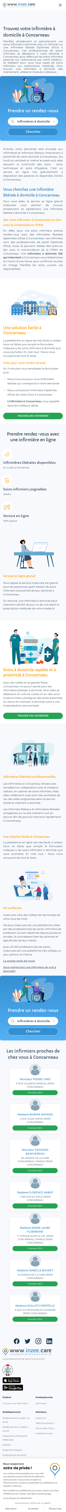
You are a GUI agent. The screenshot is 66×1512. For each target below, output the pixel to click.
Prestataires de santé (14, 1455)
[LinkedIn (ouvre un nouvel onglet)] (49, 1341)
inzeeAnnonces (44, 1433)
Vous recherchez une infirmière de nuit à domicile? (29, 969)
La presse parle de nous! (19, 960)
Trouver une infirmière (15, 1403)
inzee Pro (41, 1418)
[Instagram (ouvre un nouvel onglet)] (38, 1341)
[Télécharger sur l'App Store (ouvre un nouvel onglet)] (33, 1380)
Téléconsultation (45, 1423)
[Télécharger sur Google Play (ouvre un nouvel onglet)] (33, 1388)
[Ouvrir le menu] (60, 5)
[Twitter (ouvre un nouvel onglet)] (27, 1341)
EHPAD (7, 1444)
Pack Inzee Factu (45, 1428)
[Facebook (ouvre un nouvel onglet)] (17, 1341)
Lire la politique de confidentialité (17, 1498)
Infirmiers (41, 1403)
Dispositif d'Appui (12, 1450)
